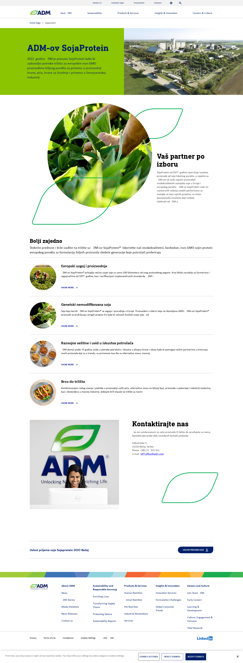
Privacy (33, 638)
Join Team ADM (195, 593)
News (64, 593)
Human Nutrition (133, 593)
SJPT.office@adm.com (152, 454)
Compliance (68, 638)
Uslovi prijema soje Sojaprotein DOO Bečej (59, 550)
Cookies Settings (88, 638)
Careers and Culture (198, 585)
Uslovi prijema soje (193, 549)
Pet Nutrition (131, 607)
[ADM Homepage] (40, 13)
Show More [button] (67, 287)
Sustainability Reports (104, 621)
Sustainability (94, 13)
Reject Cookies (172, 656)
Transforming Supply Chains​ (104, 605)
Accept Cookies (196, 656)
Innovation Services (166, 593)
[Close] (237, 656)
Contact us (67, 621)
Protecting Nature (102, 614)
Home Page (35, 23)
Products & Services (128, 13)
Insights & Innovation (166, 13)
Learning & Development (194, 609)
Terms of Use (50, 638)
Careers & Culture (202, 13)
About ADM (65, 13)
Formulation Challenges (168, 600)
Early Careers (194, 600)
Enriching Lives (101, 596)
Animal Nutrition (133, 600)
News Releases (69, 614)
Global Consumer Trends (165, 609)
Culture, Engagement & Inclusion (200, 619)
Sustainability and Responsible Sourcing (105, 587)
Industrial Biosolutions (136, 614)
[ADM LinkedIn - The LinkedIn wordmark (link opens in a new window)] (205, 638)
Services (128, 621)
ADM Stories (68, 600)
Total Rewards (194, 628)
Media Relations (70, 607)
